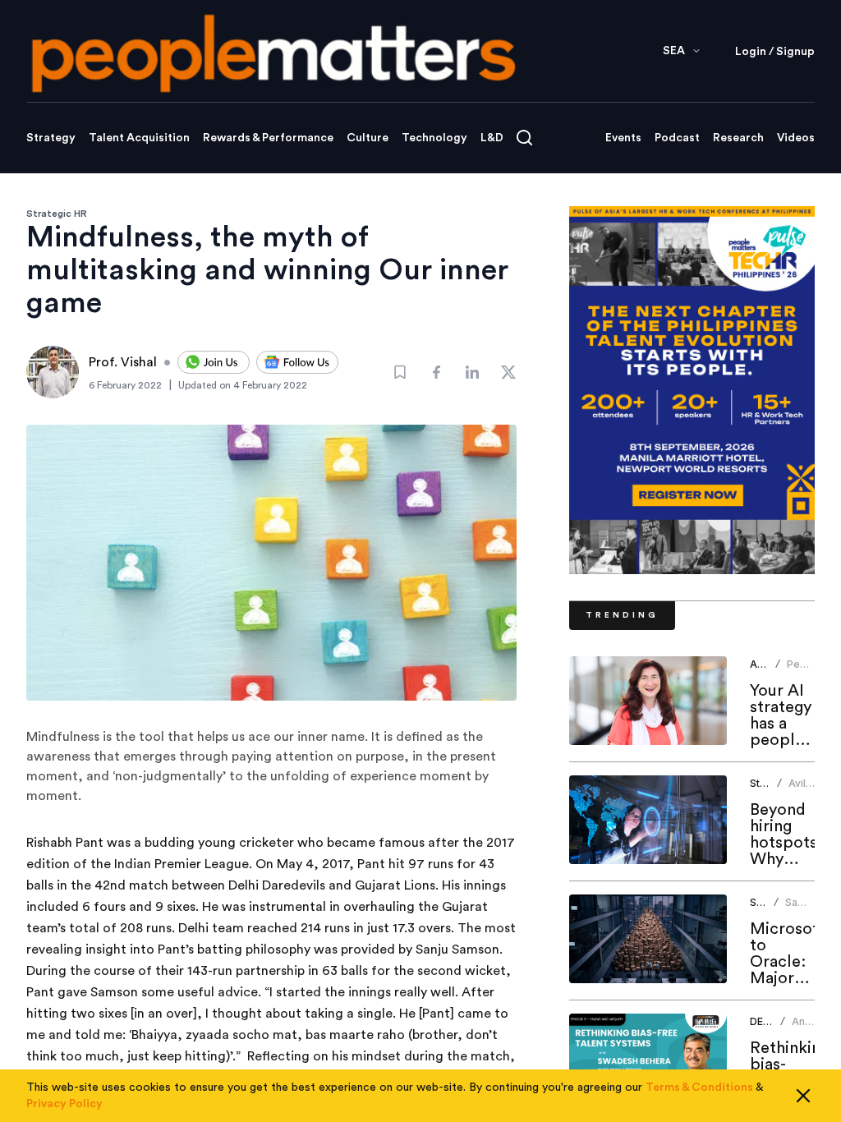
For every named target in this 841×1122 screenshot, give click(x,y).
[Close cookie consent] (803, 1095)
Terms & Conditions (699, 1087)
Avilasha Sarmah (808, 789)
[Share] (436, 372)
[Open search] (524, 137)
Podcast (677, 138)
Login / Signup (775, 51)
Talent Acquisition (139, 138)
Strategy (51, 138)
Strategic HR (56, 213)
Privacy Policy (64, 1104)
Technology (434, 138)
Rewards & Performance (268, 138)
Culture (367, 138)
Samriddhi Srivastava (810, 909)
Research (738, 138)
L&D (491, 138)
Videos (796, 138)
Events (623, 138)
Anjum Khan (807, 1028)
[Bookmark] (400, 372)
